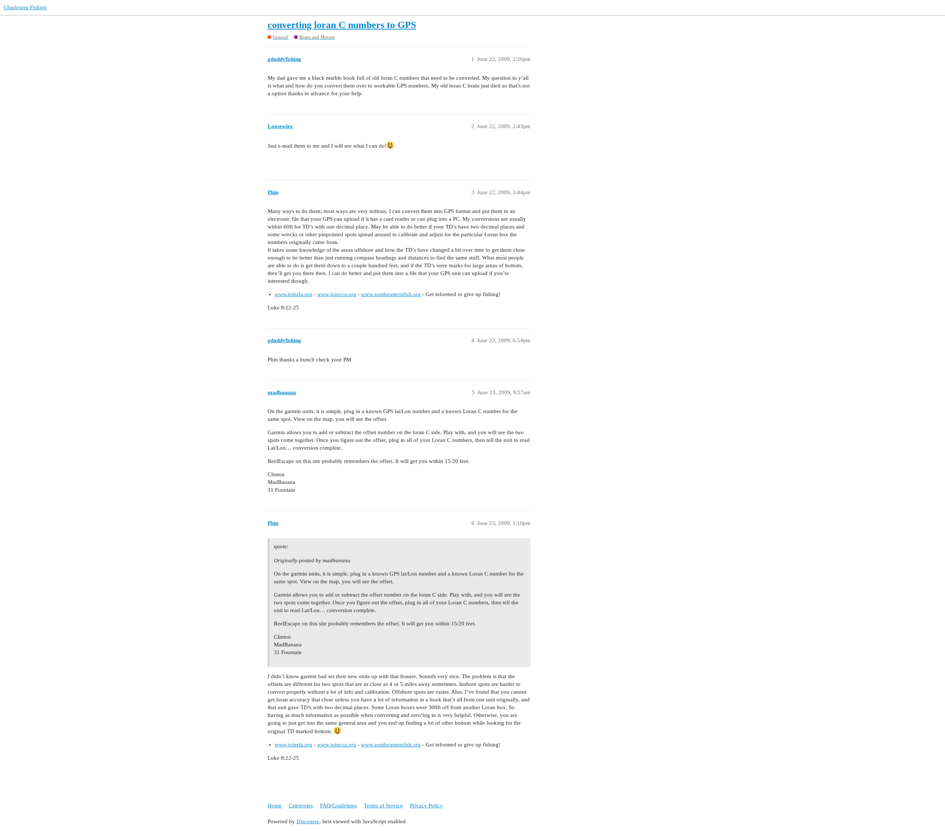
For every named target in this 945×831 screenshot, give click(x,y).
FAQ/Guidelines (338, 805)
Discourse (307, 821)
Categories (301, 805)
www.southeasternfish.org (391, 294)
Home (275, 805)
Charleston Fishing (25, 7)
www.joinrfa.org (293, 294)
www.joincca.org (336, 294)
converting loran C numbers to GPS (342, 25)
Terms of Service (383, 805)
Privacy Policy (426, 805)
